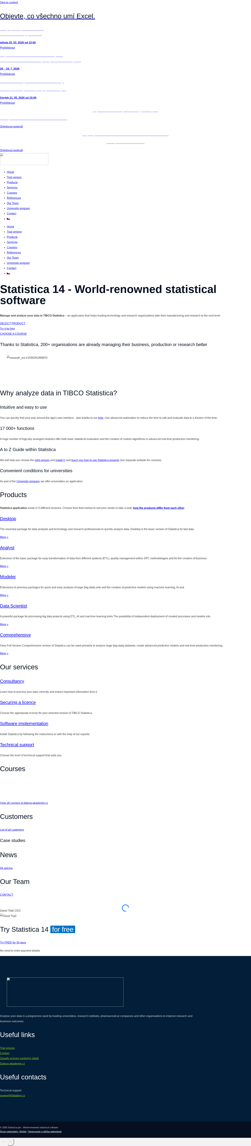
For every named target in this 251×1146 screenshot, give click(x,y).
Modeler (8, 576)
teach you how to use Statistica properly (95, 460)
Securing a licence (18, 702)
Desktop (8, 518)
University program (18, 208)
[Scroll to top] (3, 1142)
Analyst (7, 547)
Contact (11, 213)
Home (10, 172)
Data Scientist (13, 605)
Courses (12, 192)
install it (60, 460)
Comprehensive (15, 634)
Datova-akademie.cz (12, 1063)
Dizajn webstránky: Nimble (13, 1131)
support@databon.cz (12, 1095)
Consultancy (12, 681)
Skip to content (9, 2)
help (100, 417)
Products (12, 182)
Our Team (13, 203)
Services (12, 187)
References (14, 197)
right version (42, 460)
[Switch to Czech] (8, 218)
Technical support (17, 744)
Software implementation (24, 723)
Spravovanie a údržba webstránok (45, 1131)
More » (4, 537)
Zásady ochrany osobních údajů (19, 1058)
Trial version (14, 177)
